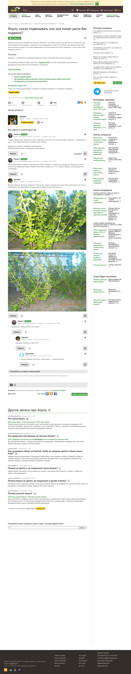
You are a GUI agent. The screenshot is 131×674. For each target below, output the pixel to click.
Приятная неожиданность (114, 290)
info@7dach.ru (13, 664)
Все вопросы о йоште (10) (17, 85)
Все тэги (81, 666)
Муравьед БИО (44, 62)
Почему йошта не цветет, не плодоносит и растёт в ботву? (37, 480)
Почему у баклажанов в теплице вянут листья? (113, 245)
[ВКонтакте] (79, 102)
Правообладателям (103, 663)
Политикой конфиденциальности (82, 4)
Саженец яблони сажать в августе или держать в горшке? (106, 193)
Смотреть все (41, 508)
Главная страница (59, 655)
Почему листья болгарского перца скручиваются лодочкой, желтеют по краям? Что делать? (114, 213)
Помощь (57, 666)
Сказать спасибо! (27, 122)
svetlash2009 (12, 449)
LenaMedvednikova (14, 416)
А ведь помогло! (114, 265)
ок (97, 4)
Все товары (82, 655)
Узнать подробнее (14, 69)
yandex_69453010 (14, 478)
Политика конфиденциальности (107, 658)
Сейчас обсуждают (60, 661)
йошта (31, 98)
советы (41, 98)
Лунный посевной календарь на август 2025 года (114, 105)
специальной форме (58, 390)
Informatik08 (12, 466)
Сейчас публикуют (60, 658)
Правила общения (103, 653)
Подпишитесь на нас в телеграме (111, 91)
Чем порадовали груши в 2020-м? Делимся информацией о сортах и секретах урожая (114, 234)
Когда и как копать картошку (114, 158)
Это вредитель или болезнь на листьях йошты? (31, 81)
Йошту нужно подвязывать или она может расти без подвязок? (105, 62)
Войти (119, 10)
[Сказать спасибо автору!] (85, 153)
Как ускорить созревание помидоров (113, 180)
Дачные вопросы (59, 663)
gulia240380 (29, 354)
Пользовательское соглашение (107, 655)
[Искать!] (72, 10)
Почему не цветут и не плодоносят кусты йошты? (33, 468)
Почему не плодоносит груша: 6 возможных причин (113, 141)
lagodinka (17, 179)
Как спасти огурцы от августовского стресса (113, 170)
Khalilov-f (17, 134)
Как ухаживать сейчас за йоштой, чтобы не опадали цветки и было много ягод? (42, 79)
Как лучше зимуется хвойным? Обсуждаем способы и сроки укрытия (115, 257)
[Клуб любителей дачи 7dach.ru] (15, 9)
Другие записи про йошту (27, 410)
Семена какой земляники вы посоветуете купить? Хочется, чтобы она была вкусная (107, 224)
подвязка (36, 98)
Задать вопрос (14, 92)
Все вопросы (83, 661)
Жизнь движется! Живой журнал (115, 280)
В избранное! (16, 38)
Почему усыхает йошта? (22, 77)
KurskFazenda (12, 491)
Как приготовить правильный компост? (114, 301)
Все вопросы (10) (99, 83)
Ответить (13, 154)
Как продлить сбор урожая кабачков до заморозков (113, 150)
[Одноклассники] (81, 102)
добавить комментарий (79, 394)
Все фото (82, 658)
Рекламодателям (102, 666)
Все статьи (82, 663)
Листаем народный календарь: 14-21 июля (114, 125)
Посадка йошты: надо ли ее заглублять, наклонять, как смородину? (107, 67)
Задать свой (117, 83)
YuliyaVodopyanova (14, 433)
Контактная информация (105, 661)
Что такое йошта (16, 418)
